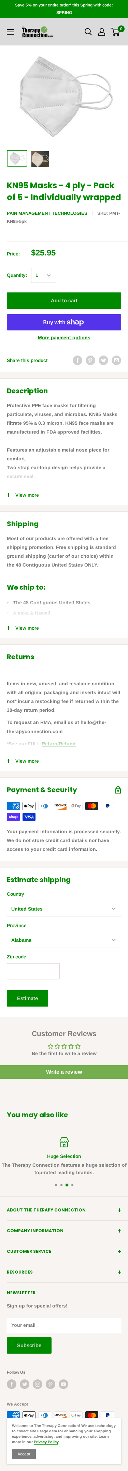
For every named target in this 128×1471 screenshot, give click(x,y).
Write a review (64, 1072)
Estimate (27, 998)
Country (15, 894)
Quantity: (17, 275)
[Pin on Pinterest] (90, 360)
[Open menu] (10, 32)
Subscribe (29, 1345)
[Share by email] (116, 360)
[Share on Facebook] (77, 360)
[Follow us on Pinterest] (50, 1384)
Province (17, 925)
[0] (115, 32)
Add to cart (64, 300)
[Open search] (88, 32)
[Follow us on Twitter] (24, 1384)
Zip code (16, 956)
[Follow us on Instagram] (37, 1384)
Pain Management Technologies (47, 213)
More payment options (64, 337)
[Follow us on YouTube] (63, 1384)
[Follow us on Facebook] (11, 1384)
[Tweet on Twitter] (103, 360)
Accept (23, 1454)
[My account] (101, 32)
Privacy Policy (46, 1442)
